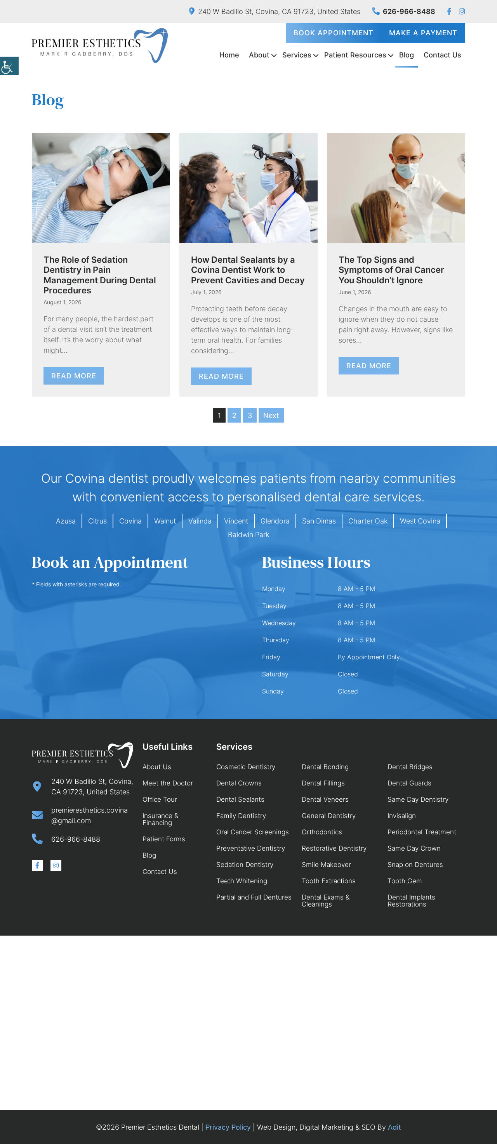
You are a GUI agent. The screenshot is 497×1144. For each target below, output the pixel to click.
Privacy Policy (228, 1127)
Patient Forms (163, 839)
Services (296, 55)
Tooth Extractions (329, 881)
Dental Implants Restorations (411, 900)
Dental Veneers (325, 799)
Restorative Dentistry (334, 848)
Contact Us (442, 55)
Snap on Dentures (415, 864)
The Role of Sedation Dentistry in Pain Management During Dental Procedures (99, 275)
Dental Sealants (240, 799)
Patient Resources (355, 55)
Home (229, 55)
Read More (73, 376)
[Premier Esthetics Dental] (100, 45)
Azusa (66, 521)
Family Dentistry (241, 816)
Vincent (236, 521)
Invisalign (402, 816)
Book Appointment (334, 33)
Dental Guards (409, 783)
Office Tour (159, 799)
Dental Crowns (239, 783)
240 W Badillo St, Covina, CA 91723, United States (279, 11)
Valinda (200, 521)
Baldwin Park (248, 534)
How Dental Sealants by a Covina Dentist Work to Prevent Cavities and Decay (248, 270)
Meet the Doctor (167, 783)
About (259, 55)
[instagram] (462, 11)
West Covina (420, 521)
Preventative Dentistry (250, 848)
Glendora (275, 521)
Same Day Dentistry (418, 799)
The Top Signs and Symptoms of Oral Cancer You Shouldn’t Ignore (391, 270)
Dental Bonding (325, 767)
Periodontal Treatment (422, 832)
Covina (130, 521)
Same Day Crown (414, 848)
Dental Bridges (410, 767)
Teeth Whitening (241, 881)
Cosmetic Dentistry (245, 767)
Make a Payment (423, 33)
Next (271, 415)
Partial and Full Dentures (254, 897)
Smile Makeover (326, 864)
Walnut (165, 521)
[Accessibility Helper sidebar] (9, 66)
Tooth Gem (405, 881)
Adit (394, 1127)
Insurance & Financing (160, 819)
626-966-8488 (409, 11)
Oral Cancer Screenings (252, 832)
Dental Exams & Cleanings (326, 900)
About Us (156, 767)
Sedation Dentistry (244, 864)
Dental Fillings (323, 783)
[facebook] (449, 11)
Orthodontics (322, 832)
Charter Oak (368, 521)
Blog (406, 55)
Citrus (97, 521)
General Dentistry (329, 816)
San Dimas (319, 521)
